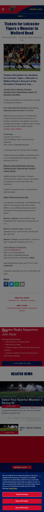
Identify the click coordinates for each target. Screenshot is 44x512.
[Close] (40, 476)
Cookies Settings (22, 494)
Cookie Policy (12, 488)
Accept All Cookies (22, 508)
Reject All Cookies (22, 501)
